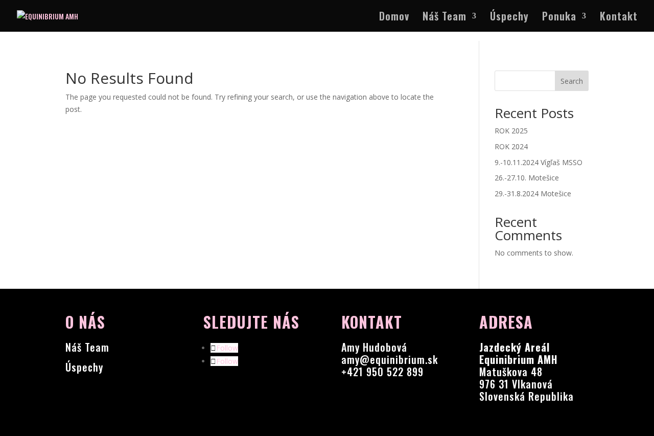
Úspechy (509, 18)
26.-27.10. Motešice (527, 177)
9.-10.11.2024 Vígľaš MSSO (538, 162)
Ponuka (559, 18)
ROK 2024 (511, 146)
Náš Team (444, 18)
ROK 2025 (511, 130)
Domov (394, 18)
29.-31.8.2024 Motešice (533, 193)
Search (571, 81)
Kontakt (619, 18)
